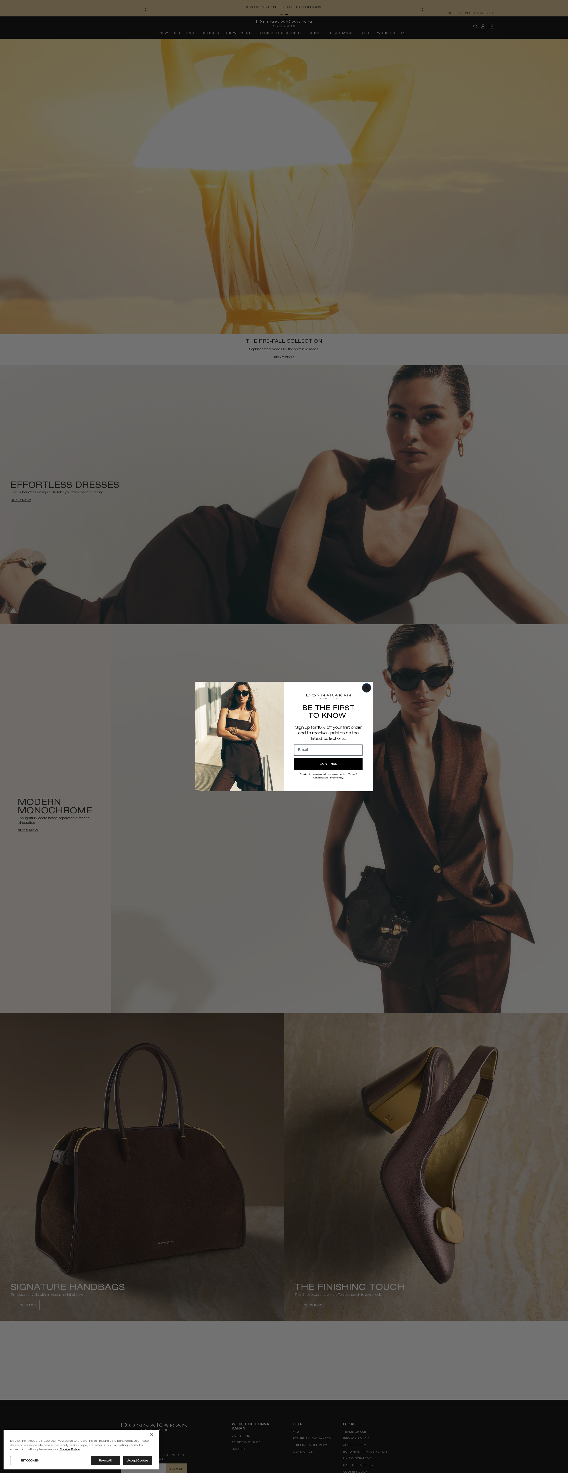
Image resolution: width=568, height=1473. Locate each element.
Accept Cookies (137, 1460)
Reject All (105, 1460)
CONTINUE (328, 763)
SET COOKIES (29, 1460)
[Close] (152, 1434)
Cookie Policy (69, 1449)
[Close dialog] (366, 687)
